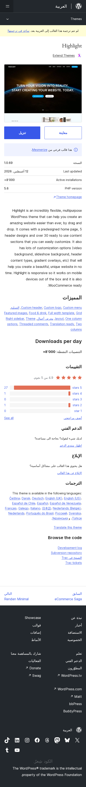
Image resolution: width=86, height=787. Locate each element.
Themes (76, 19)
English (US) (72, 498)
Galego (23, 508)
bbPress (75, 704)
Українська (60, 518)
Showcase (33, 618)
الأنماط (36, 640)
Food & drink (38, 313)
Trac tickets (73, 562)
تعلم (79, 653)
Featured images (15, 313)
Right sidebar (15, 318)
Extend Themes (64, 55)
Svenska (75, 513)
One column (73, 318)
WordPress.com (67, 689)
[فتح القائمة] (6, 6)
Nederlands (16, 513)
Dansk (26, 498)
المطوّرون (75, 668)
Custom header (31, 307)
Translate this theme (68, 527)
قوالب (36, 625)
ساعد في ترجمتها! (18, 30)
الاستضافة (75, 632)
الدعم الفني (74, 661)
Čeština (14, 498)
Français (10, 508)
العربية (67, 730)
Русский (61, 513)
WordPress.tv (69, 675)
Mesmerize (39, 149)
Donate (33, 668)
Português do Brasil (39, 513)
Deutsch (38, 498)
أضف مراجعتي (73, 418)
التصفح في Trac (72, 557)
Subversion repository (66, 552)
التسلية (15, 307)
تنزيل (22, 133)
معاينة (63, 133)
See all (9, 418)
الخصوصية (74, 640)
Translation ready (62, 324)
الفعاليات (34, 661)
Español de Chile (23, 503)
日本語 (46, 508)
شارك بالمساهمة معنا (26, 653)
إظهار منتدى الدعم (71, 445)
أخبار (78, 625)
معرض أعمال (45, 318)
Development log (70, 547)
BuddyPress (72, 711)
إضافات (35, 632)
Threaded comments (33, 324)
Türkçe (77, 518)
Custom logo (52, 307)
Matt (76, 696)
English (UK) (54, 498)
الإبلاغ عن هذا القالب (69, 473)
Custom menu (72, 307)
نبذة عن (76, 618)
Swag (34, 675)
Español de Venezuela (65, 503)
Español (42, 503)
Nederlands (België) (67, 508)
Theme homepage (69, 197)
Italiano (35, 508)
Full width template (61, 313)
